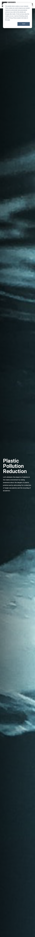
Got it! (23, 24)
